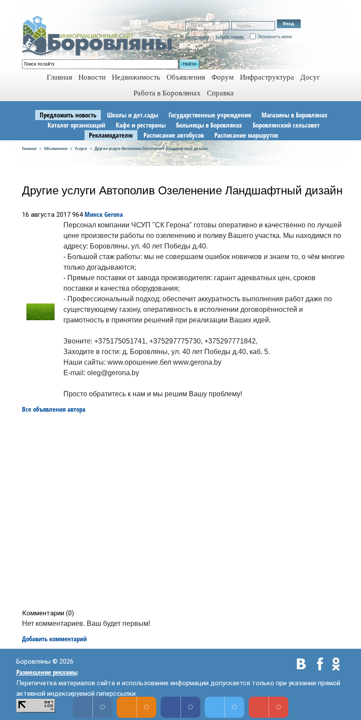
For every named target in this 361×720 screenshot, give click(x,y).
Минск (94, 214)
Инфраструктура (267, 77)
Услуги (81, 148)
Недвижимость (136, 77)
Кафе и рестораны (141, 125)
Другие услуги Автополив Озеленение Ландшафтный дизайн (151, 148)
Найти (189, 64)
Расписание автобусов (174, 135)
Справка (220, 93)
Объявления (185, 77)
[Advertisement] (183, 511)
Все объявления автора (53, 409)
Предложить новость (68, 114)
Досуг (310, 77)
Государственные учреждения (210, 114)
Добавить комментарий (54, 638)
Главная (29, 148)
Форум (222, 77)
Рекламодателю (111, 135)
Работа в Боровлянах (167, 93)
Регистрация (197, 36)
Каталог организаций (76, 125)
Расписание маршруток (246, 135)
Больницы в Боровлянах (209, 125)
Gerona (113, 214)
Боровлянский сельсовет (286, 125)
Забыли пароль (229, 36)
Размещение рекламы (46, 672)
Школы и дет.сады (132, 114)
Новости (92, 77)
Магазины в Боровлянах (295, 114)
